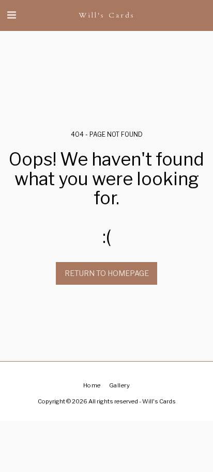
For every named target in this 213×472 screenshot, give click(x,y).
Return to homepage (107, 273)
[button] (11, 15)
